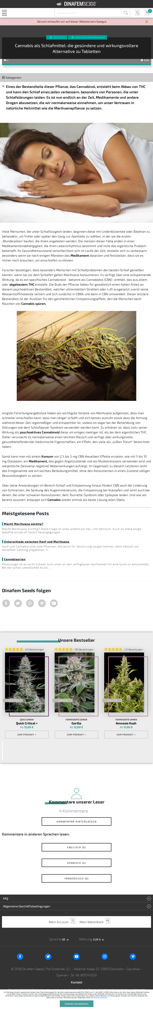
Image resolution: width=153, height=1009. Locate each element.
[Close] (146, 22)
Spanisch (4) (76, 862)
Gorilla (76, 723)
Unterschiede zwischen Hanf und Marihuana (36, 541)
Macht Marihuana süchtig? (23, 523)
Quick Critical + (27, 723)
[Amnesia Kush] (124, 682)
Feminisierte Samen (76, 719)
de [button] (64, 939)
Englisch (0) (76, 847)
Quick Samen (27, 719)
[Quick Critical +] (25, 682)
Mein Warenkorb (146, 12)
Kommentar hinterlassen (77, 821)
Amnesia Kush (126, 723)
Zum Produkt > (26, 734)
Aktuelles (59, 37)
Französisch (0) (77, 878)
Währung (85, 939)
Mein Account (136, 12)
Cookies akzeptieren (76, 1003)
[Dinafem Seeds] (77, 3)
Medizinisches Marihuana (90, 37)
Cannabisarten (15, 559)
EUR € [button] (97, 939)
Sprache (55, 939)
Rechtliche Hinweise (99, 997)
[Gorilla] (74, 682)
